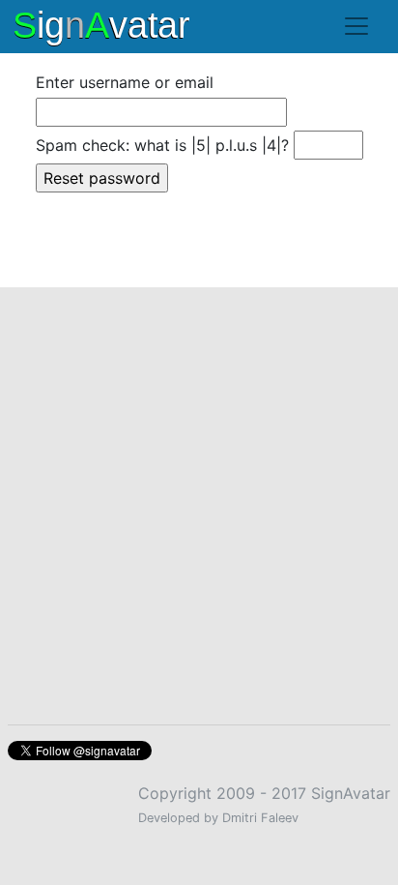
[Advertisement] (199, 494)
